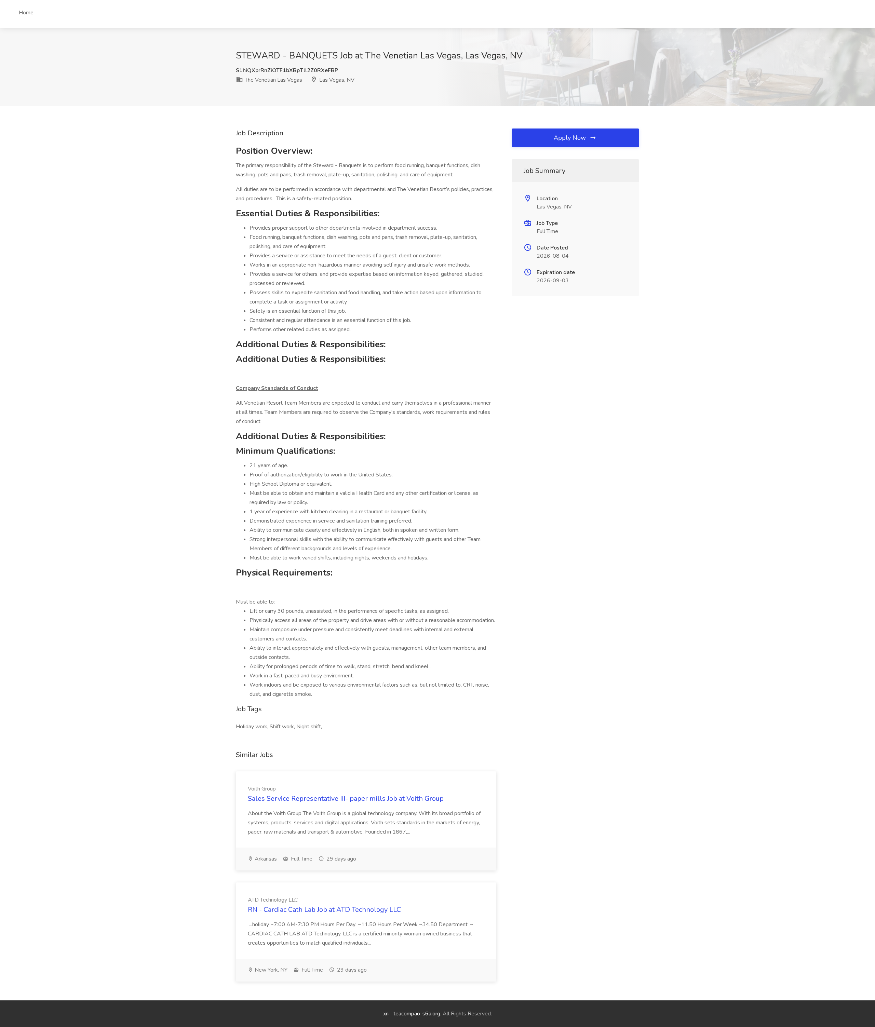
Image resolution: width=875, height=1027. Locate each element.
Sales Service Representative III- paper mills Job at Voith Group (346, 798)
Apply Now (571, 138)
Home (26, 12)
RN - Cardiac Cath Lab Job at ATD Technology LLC (324, 909)
